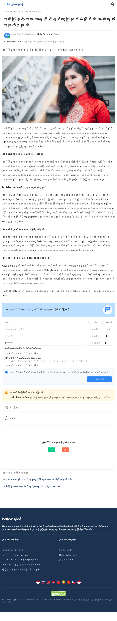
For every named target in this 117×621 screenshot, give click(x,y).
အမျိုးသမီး (108, 322)
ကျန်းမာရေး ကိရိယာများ (67, 539)
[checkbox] (6, 372)
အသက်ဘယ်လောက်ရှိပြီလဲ (14, 329)
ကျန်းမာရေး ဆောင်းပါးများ (10, 539)
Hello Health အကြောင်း (68, 555)
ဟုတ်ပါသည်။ (15, 353)
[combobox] (107, 336)
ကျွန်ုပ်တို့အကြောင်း (66, 560)
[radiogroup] (100, 322)
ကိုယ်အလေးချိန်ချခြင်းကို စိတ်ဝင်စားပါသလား (23, 348)
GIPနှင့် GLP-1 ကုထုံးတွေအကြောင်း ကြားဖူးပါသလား (23, 358)
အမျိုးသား (95, 322)
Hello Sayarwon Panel (48, 34)
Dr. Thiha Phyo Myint (12, 42)
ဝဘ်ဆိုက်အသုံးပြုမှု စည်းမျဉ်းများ (15, 555)
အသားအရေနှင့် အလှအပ (11, 11)
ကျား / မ (7, 322)
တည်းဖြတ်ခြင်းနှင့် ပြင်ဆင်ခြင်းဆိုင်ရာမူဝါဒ (22, 564)
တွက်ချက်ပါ (99, 379)
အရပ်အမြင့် (11, 336)
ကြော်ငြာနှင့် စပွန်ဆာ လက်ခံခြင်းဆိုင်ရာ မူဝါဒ (22, 569)
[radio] (89, 322)
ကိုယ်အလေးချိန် (11, 342)
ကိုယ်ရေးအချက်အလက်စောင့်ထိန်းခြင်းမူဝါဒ (20, 560)
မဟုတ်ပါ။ (33, 353)
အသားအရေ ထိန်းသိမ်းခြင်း (33, 11)
